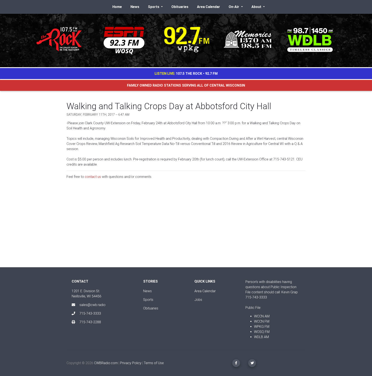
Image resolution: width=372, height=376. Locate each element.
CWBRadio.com (106, 363)
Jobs (198, 300)
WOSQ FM (262, 332)
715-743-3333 (90, 313)
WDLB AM (261, 337)
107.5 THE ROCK (189, 73)
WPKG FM (261, 327)
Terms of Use (154, 363)
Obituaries (179, 7)
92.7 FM (211, 73)
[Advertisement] (186, 227)
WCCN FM (261, 321)
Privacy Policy (130, 363)
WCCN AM (262, 316)
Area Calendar (208, 7)
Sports (148, 300)
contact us (93, 177)
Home (117, 7)
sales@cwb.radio (92, 305)
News (134, 7)
